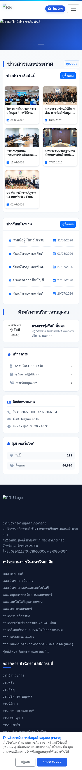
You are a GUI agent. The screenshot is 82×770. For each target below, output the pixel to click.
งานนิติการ (10, 704)
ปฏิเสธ (25, 762)
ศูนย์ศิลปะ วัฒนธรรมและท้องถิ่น (26, 651)
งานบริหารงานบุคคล (17, 696)
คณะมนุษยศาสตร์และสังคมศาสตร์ (27, 595)
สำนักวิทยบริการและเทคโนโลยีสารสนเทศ (33, 630)
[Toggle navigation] (73, 8)
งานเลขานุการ (13, 717)
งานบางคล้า (11, 725)
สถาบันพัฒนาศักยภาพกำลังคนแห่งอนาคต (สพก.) (38, 644)
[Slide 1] (41, 44)
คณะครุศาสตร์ (13, 573)
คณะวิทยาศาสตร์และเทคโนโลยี (26, 588)
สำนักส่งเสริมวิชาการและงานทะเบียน (29, 623)
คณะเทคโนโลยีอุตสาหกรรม (23, 602)
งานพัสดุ (9, 689)
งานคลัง (8, 682)
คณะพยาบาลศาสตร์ (17, 609)
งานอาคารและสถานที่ (18, 710)
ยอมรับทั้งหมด (52, 762)
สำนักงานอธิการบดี (16, 616)
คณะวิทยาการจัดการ (18, 581)
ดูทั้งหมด (71, 64)
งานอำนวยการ (13, 675)
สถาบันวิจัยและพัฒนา (18, 637)
